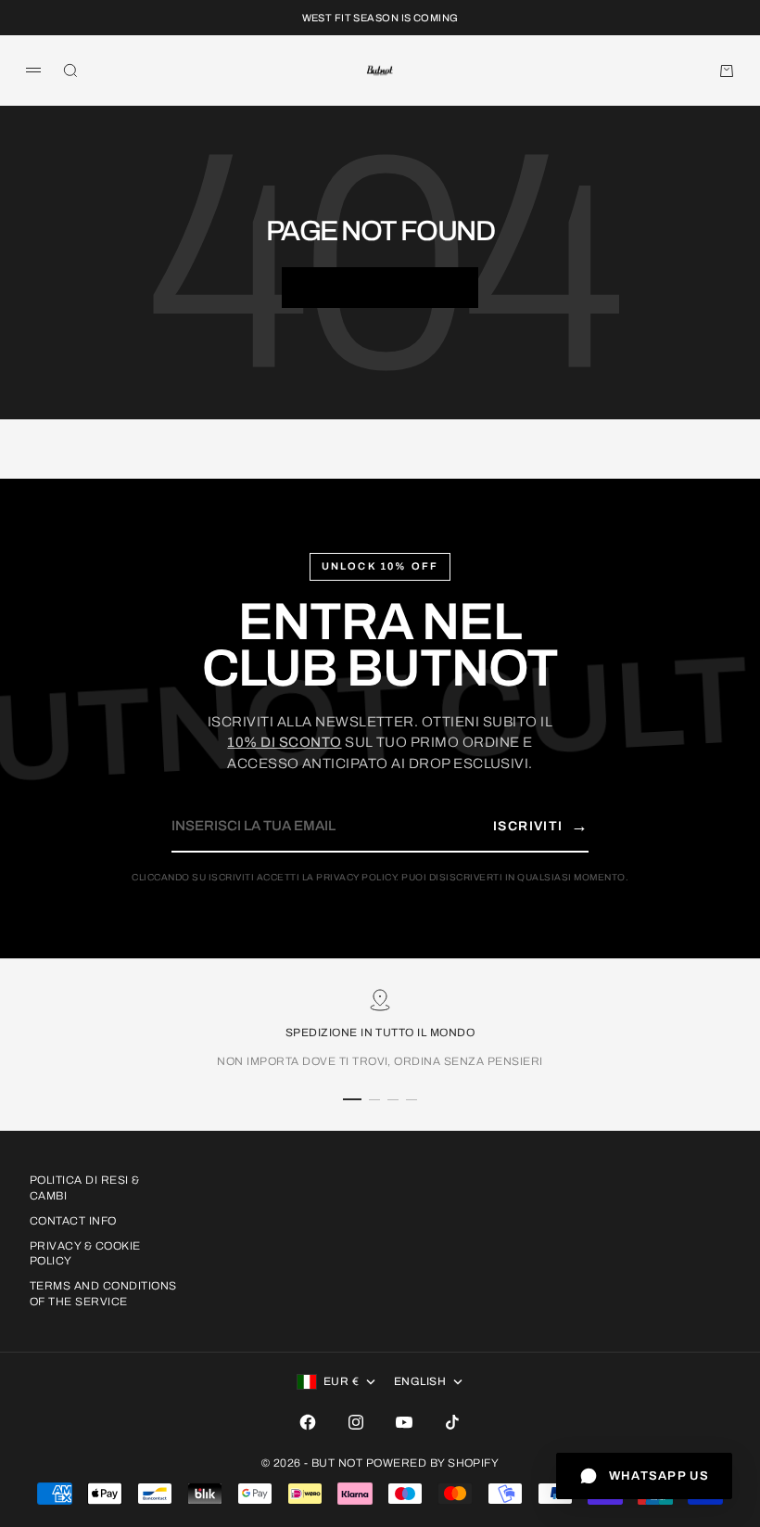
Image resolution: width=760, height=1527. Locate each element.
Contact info (73, 1220)
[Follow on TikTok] (452, 1422)
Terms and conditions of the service (103, 1293)
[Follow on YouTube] (404, 1422)
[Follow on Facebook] (307, 1422)
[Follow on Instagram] (356, 1422)
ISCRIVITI (541, 825)
